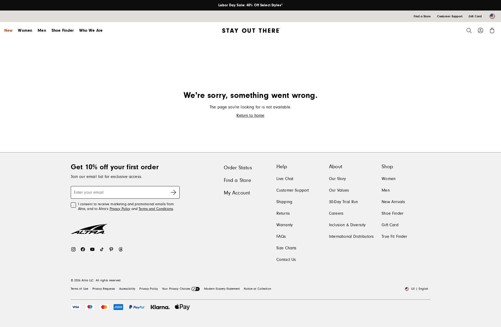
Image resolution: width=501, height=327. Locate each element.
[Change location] (492, 16)
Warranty (284, 225)
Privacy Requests (103, 289)
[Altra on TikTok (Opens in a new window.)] (101, 249)
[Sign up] (173, 192)
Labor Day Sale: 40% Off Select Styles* (250, 5)
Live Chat (284, 178)
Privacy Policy (120, 209)
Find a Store (237, 180)
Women (25, 30)
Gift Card (390, 225)
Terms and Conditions (156, 209)
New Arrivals (393, 201)
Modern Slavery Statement (222, 289)
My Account (237, 193)
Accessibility (127, 289)
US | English (419, 289)
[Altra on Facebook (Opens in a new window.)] (82, 249)
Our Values (339, 190)
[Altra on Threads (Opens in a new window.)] (120, 249)
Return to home (250, 115)
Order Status (238, 168)
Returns (283, 213)
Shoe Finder (63, 30)
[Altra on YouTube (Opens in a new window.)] (92, 249)
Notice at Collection (257, 289)
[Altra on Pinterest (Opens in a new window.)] (111, 249)
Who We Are (91, 30)
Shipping (284, 201)
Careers (336, 213)
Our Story (337, 178)
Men (42, 30)
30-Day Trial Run (343, 201)
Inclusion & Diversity (347, 225)
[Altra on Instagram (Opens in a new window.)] (73, 249)
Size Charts (286, 248)
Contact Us (286, 259)
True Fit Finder (394, 236)
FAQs (281, 236)
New (8, 30)
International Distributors (351, 236)
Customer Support (292, 190)
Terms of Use (79, 289)
